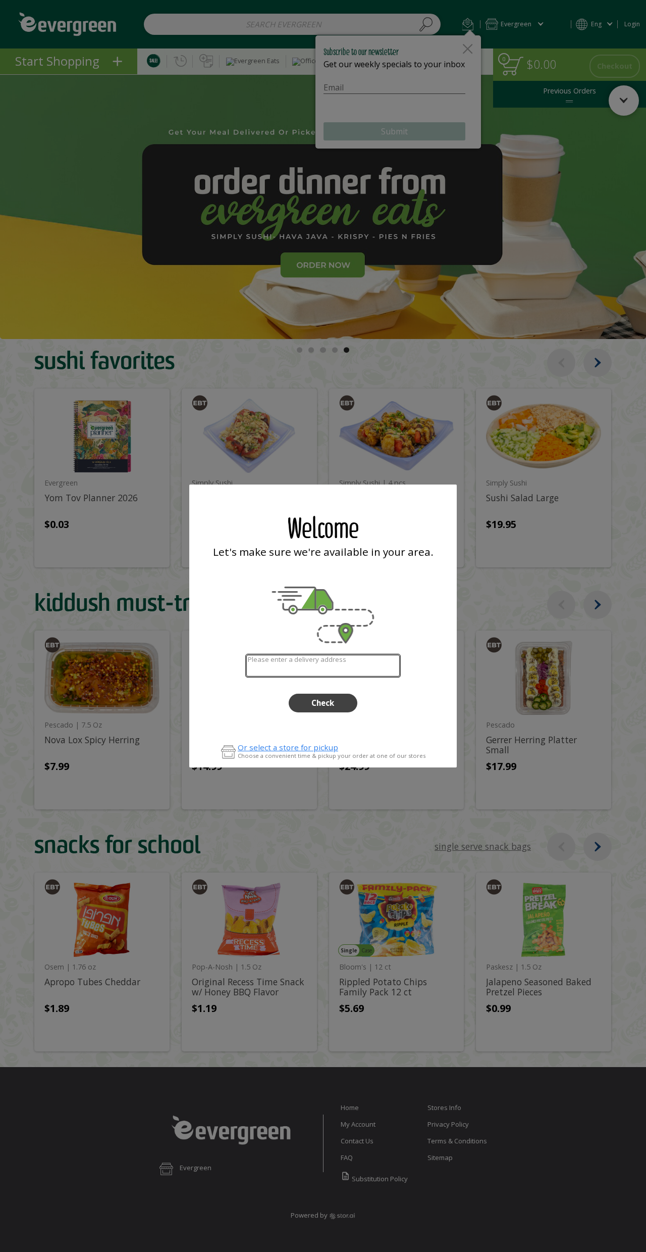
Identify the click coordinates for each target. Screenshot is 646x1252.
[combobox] (322, 666)
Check (322, 703)
